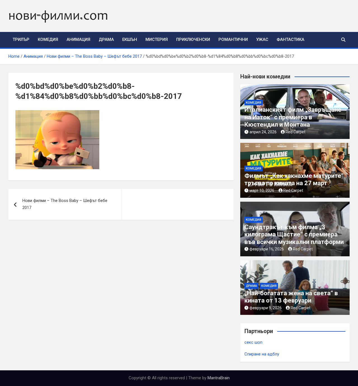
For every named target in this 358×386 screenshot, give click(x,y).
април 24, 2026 (263, 132)
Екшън (129, 39)
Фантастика (290, 39)
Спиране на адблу (261, 354)
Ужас (262, 39)
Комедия (48, 39)
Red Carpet (295, 132)
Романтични (233, 39)
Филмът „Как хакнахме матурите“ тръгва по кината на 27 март (294, 179)
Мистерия (156, 39)
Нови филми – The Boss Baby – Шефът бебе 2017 (64, 204)
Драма (106, 39)
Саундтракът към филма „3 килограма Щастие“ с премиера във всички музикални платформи (294, 234)
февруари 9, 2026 (265, 308)
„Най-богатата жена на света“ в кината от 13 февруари (291, 297)
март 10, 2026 (261, 190)
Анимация (78, 39)
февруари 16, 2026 (266, 249)
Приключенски (193, 39)
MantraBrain (219, 377)
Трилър (21, 39)
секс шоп (253, 342)
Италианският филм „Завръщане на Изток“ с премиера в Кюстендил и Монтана (292, 117)
